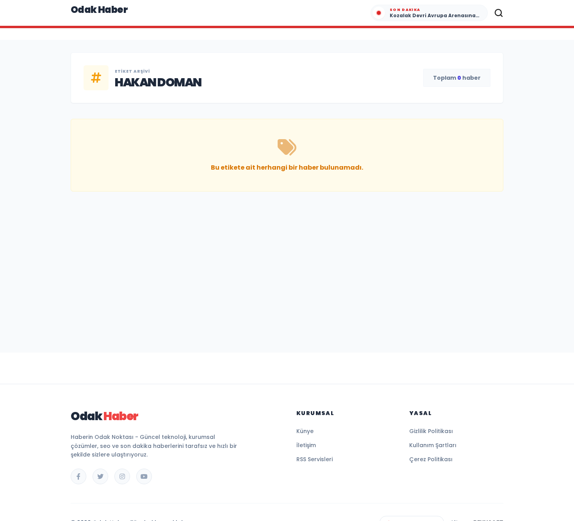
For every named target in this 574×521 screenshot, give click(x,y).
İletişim (306, 445)
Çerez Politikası (431, 459)
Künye (305, 431)
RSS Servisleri (314, 459)
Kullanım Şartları (432, 445)
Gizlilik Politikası (431, 431)
